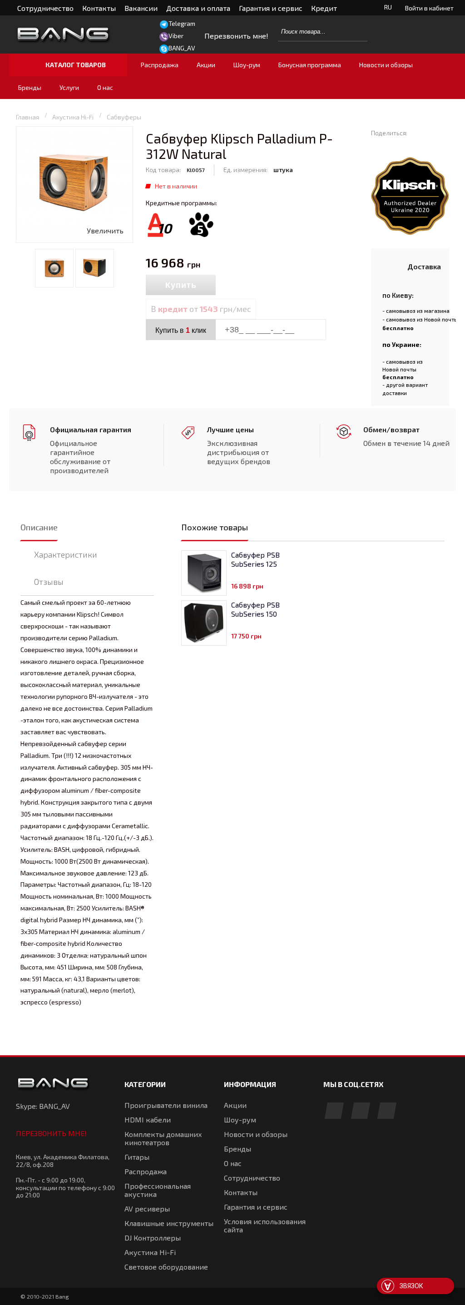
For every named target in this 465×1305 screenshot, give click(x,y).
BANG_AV (181, 48)
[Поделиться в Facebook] (375, 141)
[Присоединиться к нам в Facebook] (334, 1111)
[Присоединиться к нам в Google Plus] (360, 1111)
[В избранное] (255, 286)
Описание (38, 527)
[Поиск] (355, 31)
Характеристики (65, 554)
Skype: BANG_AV (43, 1106)
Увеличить (105, 230)
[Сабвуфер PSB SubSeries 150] (204, 623)
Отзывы (49, 582)
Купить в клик (180, 330)
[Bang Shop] (78, 35)
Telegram (181, 23)
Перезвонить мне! (51, 1133)
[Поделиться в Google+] (401, 141)
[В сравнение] (236, 286)
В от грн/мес (201, 309)
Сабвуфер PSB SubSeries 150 (255, 609)
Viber (175, 36)
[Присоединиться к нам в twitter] (387, 1111)
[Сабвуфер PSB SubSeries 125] (204, 573)
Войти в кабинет (429, 8)
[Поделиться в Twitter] (388, 141)
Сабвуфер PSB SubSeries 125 (255, 559)
